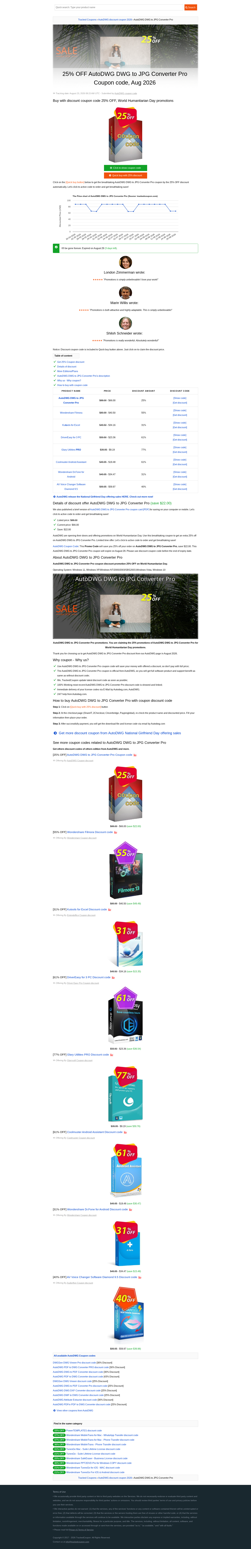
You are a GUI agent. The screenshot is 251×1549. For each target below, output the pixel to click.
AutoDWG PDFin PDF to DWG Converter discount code (81, 1404)
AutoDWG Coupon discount (80, 760)
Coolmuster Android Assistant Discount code (95, 1132)
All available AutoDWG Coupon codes (74, 1355)
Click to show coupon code (127, 168)
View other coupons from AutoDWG (74, 1410)
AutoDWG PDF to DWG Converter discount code (78, 1376)
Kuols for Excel (71, 425)
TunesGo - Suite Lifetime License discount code (90, 1454)
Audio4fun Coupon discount (80, 1283)
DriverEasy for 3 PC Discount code (89, 977)
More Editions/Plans (67, 371)
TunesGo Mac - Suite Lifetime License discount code (93, 1449)
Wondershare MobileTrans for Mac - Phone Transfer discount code (100, 1440)
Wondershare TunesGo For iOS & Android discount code (95, 1472)
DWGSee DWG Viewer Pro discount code (74, 1362)
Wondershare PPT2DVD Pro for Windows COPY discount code (99, 1463)
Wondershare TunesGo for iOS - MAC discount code (93, 1467)
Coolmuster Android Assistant (71, 462)
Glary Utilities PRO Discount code (88, 1054)
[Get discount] (180, 403)
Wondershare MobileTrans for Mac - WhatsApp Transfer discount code (102, 1435)
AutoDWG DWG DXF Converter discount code (77, 1390)
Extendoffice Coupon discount (81, 915)
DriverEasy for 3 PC (71, 437)
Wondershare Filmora (71, 413)
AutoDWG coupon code (125, 93)
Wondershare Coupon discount (81, 838)
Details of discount (66, 366)
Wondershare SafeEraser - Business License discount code (97, 1458)
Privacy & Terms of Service (81, 1530)
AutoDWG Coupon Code (65, 546)
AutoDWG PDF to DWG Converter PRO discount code (81, 1367)
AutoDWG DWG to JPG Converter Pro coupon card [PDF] (119, 509)
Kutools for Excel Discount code (87, 909)
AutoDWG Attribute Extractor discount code (75, 1400)
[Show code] (179, 398)
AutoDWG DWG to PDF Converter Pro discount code (80, 1386)
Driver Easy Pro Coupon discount (83, 983)
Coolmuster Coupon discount (81, 1138)
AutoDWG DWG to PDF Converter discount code (78, 1372)
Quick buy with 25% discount (127, 175)
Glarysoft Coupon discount (79, 1060)
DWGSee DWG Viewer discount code (72, 1381)
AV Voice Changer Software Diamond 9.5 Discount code (102, 1277)
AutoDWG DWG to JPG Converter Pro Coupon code (99, 754)
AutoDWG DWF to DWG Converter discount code (78, 1395)
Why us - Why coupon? (69, 380)
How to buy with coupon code (72, 385)
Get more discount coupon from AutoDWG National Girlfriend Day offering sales (119, 733)
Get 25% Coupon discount (70, 362)
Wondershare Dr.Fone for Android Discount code (97, 1209)
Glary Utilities (71, 449)
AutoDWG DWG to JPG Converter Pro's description (83, 376)
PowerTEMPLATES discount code (84, 1430)
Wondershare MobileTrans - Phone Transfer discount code (96, 1444)
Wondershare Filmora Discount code (90, 832)
